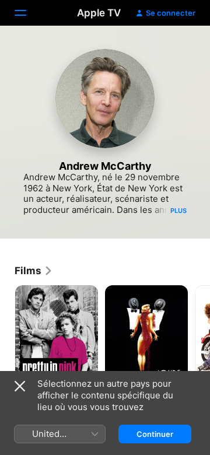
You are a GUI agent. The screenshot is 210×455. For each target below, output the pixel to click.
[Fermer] (20, 386)
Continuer (154, 434)
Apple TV (99, 13)
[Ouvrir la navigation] (27, 13)
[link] (34, 270)
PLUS (178, 210)
